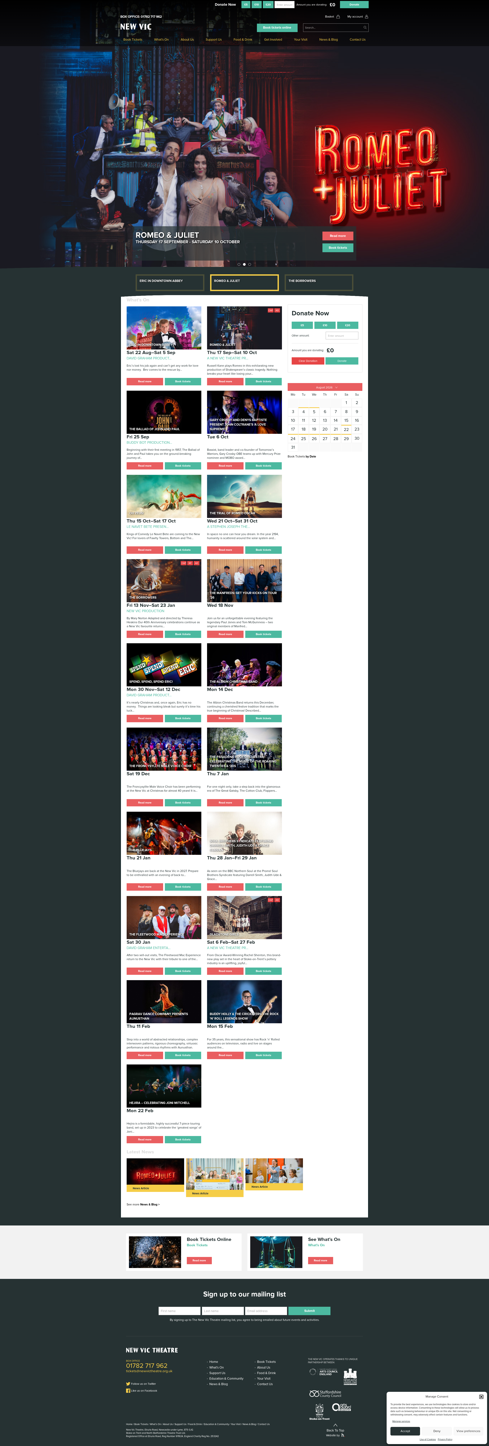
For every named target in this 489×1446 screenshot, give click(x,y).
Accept (405, 1431)
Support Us (214, 40)
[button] (481, 1397)
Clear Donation (308, 361)
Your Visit (300, 40)
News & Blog (328, 40)
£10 (256, 4)
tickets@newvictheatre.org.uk (149, 1371)
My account (355, 17)
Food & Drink (243, 40)
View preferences (468, 1431)
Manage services (401, 1421)
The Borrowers (169, 235)
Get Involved (273, 40)
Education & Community (226, 1379)
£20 (268, 4)
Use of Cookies (428, 1439)
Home (213, 1362)
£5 (246, 4)
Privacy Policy (445, 1439)
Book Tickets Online (209, 1239)
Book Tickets (132, 40)
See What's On (324, 1239)
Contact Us (358, 40)
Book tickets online (277, 28)
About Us (187, 40)
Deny (436, 1431)
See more (143, 1204)
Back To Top (335, 1430)
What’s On (161, 40)
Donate (354, 4)
